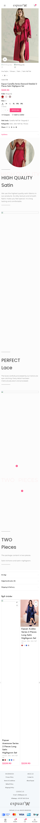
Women (12, 71)
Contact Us (30, 777)
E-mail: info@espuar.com (20, 795)
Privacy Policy (9, 777)
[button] (3, 35)
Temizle (4, 106)
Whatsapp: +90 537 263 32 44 (20, 798)
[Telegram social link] (16, 127)
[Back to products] (5, 76)
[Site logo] (20, 5)
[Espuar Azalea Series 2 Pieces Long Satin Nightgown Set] (29, 613)
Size (2, 101)
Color (3, 94)
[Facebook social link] (7, 127)
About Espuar (30, 781)
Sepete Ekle (15, 110)
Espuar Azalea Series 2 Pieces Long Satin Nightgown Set (28, 633)
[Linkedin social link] (14, 127)
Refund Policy (9, 784)
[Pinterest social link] (11, 127)
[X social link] (9, 127)
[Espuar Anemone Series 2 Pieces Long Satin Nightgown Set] (10, 669)
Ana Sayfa (4, 71)
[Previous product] (2, 76)
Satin (18, 71)
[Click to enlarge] (5, 59)
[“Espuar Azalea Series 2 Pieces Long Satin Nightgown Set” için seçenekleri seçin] (36, 602)
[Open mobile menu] (5, 5)
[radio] (2, 97)
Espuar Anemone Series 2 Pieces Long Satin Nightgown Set (10, 746)
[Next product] (7, 76)
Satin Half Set (26, 71)
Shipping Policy (9, 787)
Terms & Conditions (9, 781)
